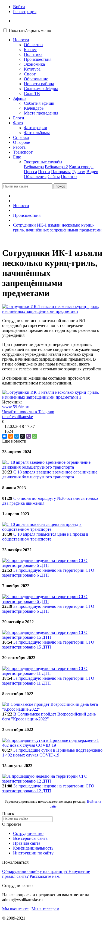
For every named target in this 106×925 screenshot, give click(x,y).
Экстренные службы (43, 162)
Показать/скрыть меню (30, 30)
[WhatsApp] (34, 436)
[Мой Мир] (16, 436)
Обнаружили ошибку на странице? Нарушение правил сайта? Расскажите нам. (46, 874)
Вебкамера (34, 166)
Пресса (30, 171)
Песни (44, 171)
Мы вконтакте (15, 909)
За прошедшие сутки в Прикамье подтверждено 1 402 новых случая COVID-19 (52, 752)
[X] (22, 436)
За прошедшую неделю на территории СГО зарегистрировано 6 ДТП (48, 572)
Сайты (54, 176)
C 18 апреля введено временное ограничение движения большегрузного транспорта (49, 474)
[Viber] (28, 436)
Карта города (81, 166)
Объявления (35, 176)
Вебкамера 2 (56, 166)
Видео (92, 171)
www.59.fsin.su (15, 407)
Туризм (78, 171)
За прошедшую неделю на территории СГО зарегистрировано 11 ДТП (48, 680)
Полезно (69, 176)
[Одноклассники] (10, 436)
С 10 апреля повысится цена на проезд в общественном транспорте (45, 536)
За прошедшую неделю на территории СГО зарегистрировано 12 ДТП (48, 788)
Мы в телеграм (45, 909)
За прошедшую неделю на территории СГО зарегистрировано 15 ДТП (48, 644)
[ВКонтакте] (4, 436)
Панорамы (61, 171)
